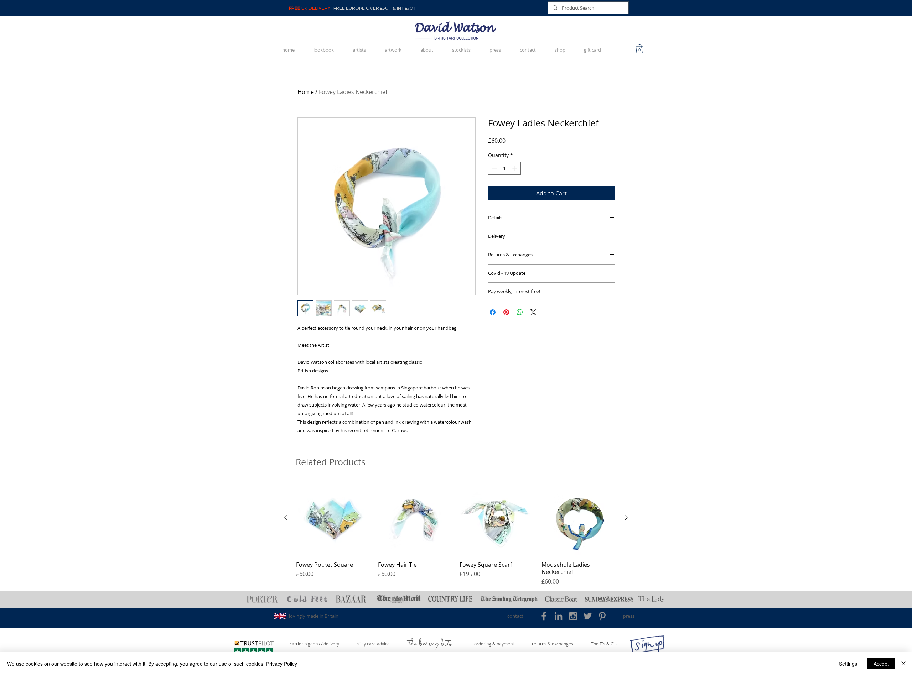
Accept (881, 663)
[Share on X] (533, 312)
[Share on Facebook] (492, 312)
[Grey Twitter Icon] (587, 616)
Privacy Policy (281, 663)
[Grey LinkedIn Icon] (558, 616)
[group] (456, 533)
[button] (639, 48)
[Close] (903, 663)
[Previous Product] (285, 517)
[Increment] (515, 168)
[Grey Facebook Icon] (543, 616)
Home (305, 92)
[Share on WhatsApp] (519, 312)
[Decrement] (493, 168)
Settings (848, 663)
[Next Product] (626, 517)
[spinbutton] (504, 168)
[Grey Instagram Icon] (573, 616)
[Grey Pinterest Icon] (602, 616)
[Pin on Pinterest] (506, 312)
